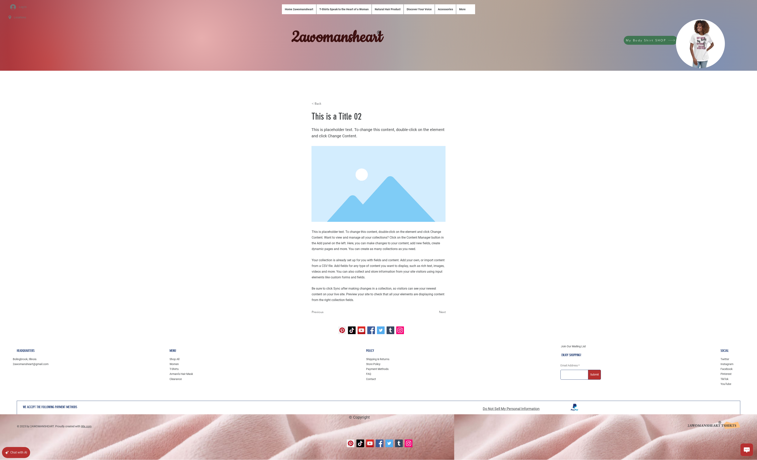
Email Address (569, 365)
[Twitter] (381, 330)
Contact (371, 379)
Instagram (727, 364)
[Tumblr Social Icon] (390, 330)
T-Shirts (174, 369)
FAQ (368, 373)
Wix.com (86, 426)
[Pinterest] (342, 330)
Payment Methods (377, 369)
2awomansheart (337, 37)
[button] (325, 104)
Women (174, 364)
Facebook (727, 369)
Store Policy (373, 364)
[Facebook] (371, 330)
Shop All (174, 359)
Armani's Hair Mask (181, 373)
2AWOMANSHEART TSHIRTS (711, 425)
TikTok (724, 379)
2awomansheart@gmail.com (30, 364)
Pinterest (726, 373)
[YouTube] (361, 330)
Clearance (176, 379)
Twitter (725, 359)
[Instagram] (400, 330)
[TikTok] (352, 330)
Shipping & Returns (377, 359)
